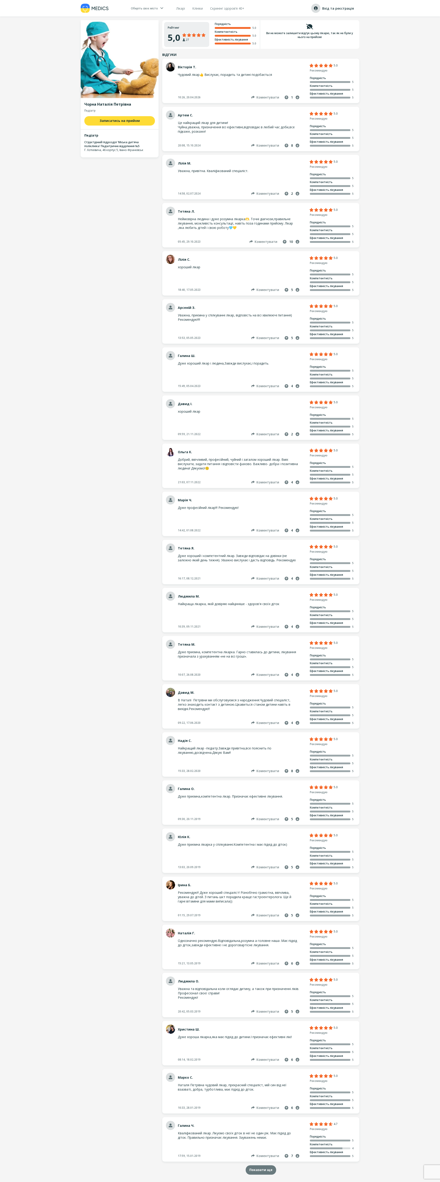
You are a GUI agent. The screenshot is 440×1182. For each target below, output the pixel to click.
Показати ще (260, 1170)
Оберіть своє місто (144, 8)
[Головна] (95, 8)
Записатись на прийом (120, 120)
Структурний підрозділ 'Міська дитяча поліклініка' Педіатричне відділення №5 (112, 144)
